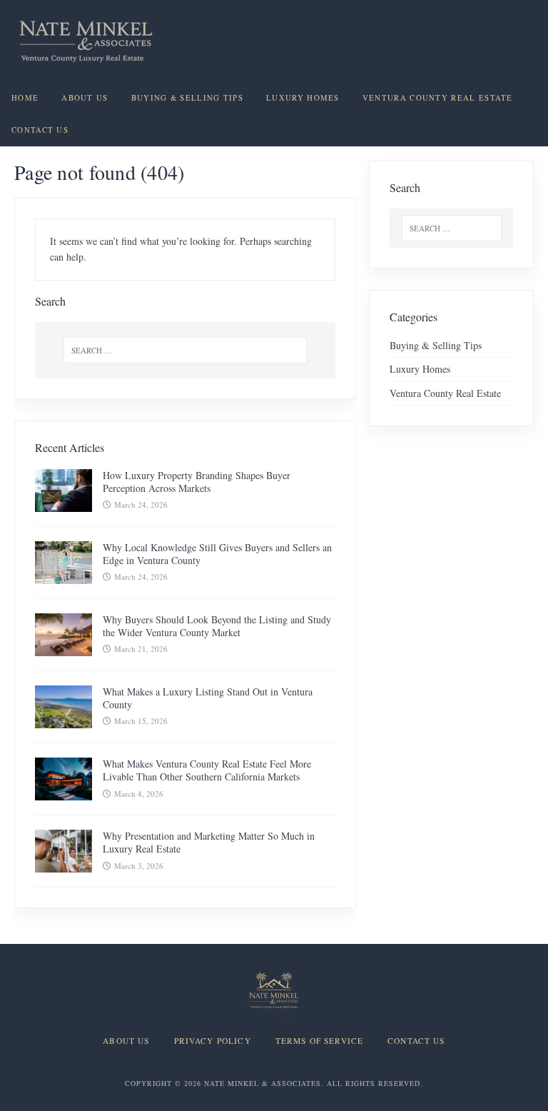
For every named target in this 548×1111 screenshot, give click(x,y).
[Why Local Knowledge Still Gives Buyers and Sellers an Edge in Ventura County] (63, 576)
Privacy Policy (212, 1041)
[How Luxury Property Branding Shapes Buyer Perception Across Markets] (63, 503)
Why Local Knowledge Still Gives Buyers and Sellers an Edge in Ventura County (217, 554)
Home (25, 98)
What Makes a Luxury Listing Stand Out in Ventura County (208, 698)
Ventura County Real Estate (437, 98)
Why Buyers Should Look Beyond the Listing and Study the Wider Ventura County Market (217, 626)
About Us (84, 98)
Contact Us (39, 130)
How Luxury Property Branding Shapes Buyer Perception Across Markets (196, 481)
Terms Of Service (319, 1041)
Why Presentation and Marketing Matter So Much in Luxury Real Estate (209, 842)
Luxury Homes (303, 98)
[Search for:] (185, 350)
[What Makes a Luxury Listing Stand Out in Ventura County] (63, 720)
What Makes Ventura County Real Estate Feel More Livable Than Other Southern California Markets (207, 770)
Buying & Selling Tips (187, 98)
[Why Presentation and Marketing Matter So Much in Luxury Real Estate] (63, 864)
